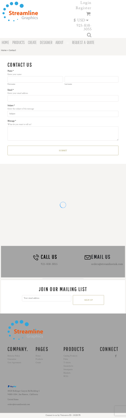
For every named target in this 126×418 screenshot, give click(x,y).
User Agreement (14, 362)
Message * (12, 121)
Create (38, 362)
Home (4, 50)
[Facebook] (116, 356)
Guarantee (12, 359)
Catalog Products (70, 356)
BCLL (65, 376)
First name (11, 84)
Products (39, 359)
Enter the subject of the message (21, 108)
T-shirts (67, 362)
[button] (83, 20)
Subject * (11, 105)
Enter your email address (18, 93)
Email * (11, 90)
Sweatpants (68, 369)
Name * (11, 71)
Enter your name (14, 74)
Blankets (67, 373)
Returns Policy (14, 356)
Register (84, 8)
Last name (68, 84)
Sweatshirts (68, 366)
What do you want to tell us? (20, 124)
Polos (65, 359)
